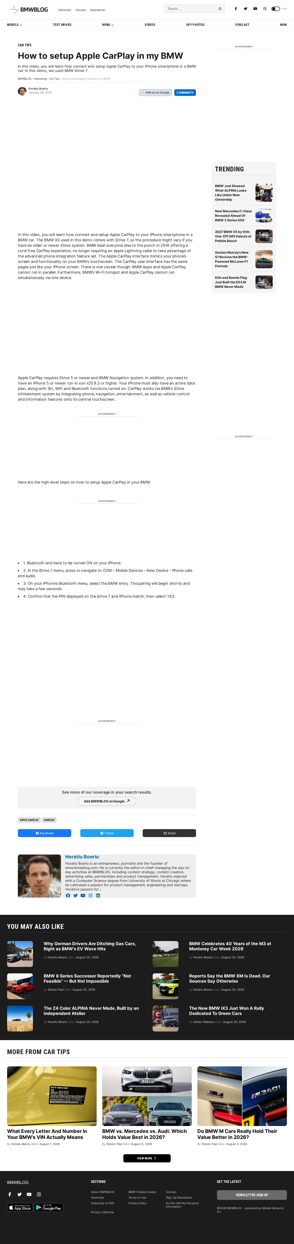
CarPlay (49, 820)
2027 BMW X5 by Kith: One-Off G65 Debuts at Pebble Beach (233, 236)
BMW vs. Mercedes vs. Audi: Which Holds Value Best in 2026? (144, 1134)
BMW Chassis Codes (142, 1192)
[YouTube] (83, 895)
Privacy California (102, 1212)
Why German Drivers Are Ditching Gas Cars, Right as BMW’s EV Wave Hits (90, 946)
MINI (283, 25)
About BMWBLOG (103, 1192)
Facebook (46, 833)
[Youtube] (255, 8)
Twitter (109, 833)
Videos (150, 25)
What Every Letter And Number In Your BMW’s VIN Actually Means (47, 1134)
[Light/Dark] (275, 9)
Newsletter (97, 10)
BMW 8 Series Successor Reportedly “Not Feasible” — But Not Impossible (87, 978)
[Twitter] (245, 8)
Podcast (242, 25)
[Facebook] (236, 8)
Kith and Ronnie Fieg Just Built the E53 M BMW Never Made (231, 282)
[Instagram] (265, 8)
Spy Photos (195, 25)
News (106, 25)
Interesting (40, 78)
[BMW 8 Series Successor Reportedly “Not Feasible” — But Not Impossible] (20, 975)
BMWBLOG (24, 78)
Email (171, 833)
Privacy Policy (137, 1203)
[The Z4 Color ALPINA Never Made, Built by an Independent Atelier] (20, 1008)
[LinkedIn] (98, 895)
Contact (81, 10)
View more (145, 1158)
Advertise (64, 10)
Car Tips (24, 45)
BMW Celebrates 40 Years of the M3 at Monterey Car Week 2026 (230, 946)
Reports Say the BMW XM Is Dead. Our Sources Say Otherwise (229, 978)
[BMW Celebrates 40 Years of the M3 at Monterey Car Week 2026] (165, 943)
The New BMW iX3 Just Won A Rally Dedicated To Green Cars (226, 1011)
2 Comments (185, 92)
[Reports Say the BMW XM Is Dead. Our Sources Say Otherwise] (165, 975)
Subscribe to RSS (102, 1203)
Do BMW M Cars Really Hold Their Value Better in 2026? (237, 1134)
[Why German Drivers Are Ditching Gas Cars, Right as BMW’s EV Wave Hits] (20, 943)
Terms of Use (137, 1197)
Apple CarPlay (29, 820)
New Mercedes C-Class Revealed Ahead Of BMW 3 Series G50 (233, 215)
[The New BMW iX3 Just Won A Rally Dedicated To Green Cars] (165, 1008)
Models (13, 25)
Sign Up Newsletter (179, 1197)
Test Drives (62, 25)
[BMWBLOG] (42, 1183)
